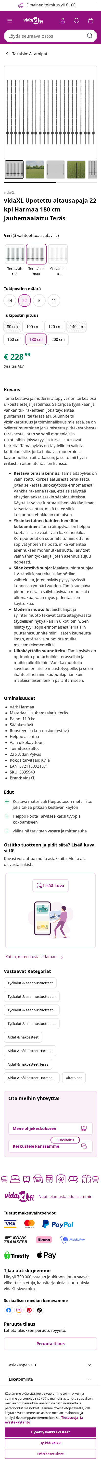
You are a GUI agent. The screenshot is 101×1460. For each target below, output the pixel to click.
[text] (17, 358)
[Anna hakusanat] (90, 35)
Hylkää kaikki (50, 1443)
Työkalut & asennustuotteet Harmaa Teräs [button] (33, 1023)
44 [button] (10, 300)
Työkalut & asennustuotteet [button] (30, 983)
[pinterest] (29, 1310)
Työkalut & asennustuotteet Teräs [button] (33, 1010)
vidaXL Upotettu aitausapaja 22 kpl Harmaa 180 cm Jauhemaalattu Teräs (50, 209)
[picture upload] (51, 920)
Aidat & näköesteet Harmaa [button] (30, 1050)
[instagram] (18, 1310)
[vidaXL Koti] (33, 20)
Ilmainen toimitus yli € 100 (51, 5)
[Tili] (62, 20)
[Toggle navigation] (10, 21)
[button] (15, 260)
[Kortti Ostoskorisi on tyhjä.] (91, 20)
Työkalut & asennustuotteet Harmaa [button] (33, 996)
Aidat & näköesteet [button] (23, 1037)
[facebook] (8, 1310)
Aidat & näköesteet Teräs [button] (28, 1064)
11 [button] (54, 300)
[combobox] (50, 36)
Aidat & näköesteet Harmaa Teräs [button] (33, 1077)
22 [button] (24, 300)
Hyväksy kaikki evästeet (50, 1432)
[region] (50, 1423)
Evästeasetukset (50, 1454)
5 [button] (39, 300)
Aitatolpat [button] (74, 1077)
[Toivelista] (76, 20)
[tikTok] (39, 1310)
